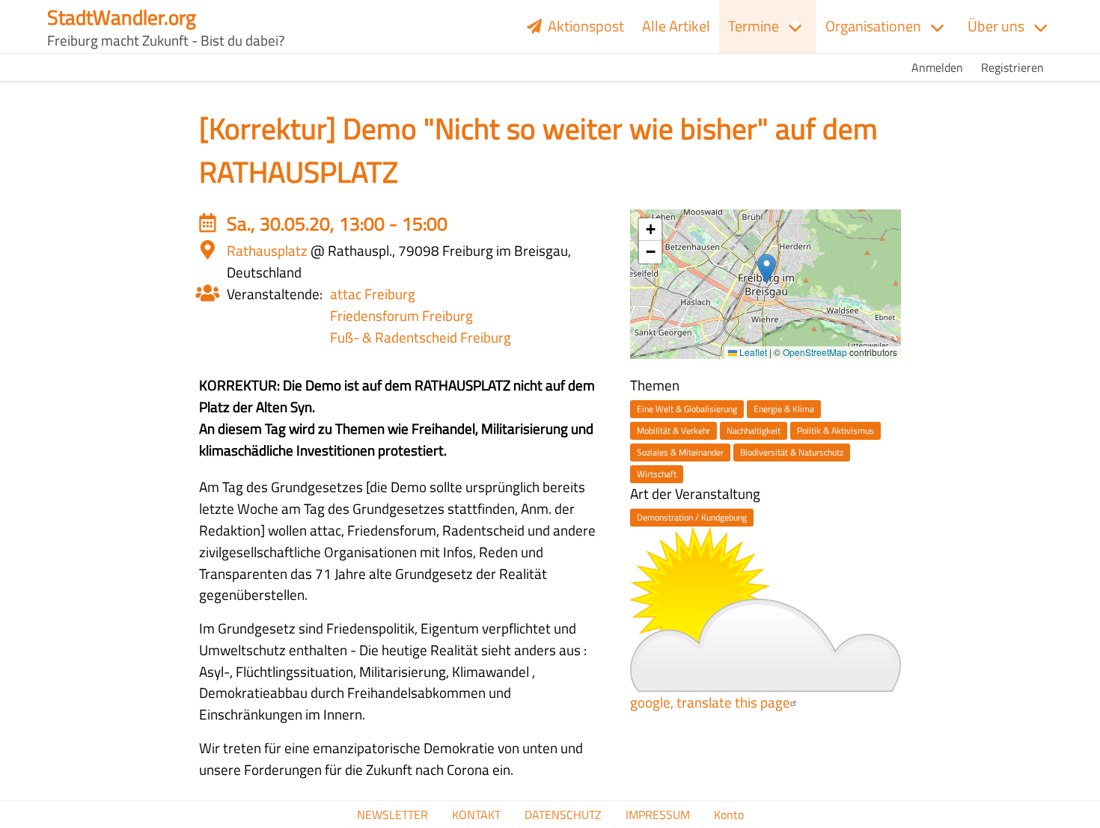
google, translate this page (710, 702)
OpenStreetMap (815, 352)
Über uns (996, 25)
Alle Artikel (676, 25)
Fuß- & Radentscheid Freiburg (420, 337)
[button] (766, 269)
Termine (753, 25)
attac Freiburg (372, 293)
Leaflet (752, 352)
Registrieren (1012, 67)
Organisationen (873, 25)
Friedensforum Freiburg (401, 315)
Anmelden (937, 67)
